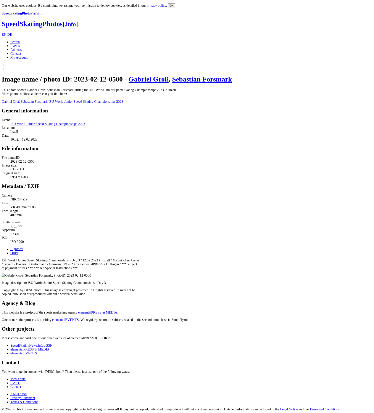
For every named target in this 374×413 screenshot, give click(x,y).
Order (14, 253)
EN (4, 34)
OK (171, 5)
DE (9, 34)
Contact (15, 53)
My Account (18, 57)
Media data (18, 379)
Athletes (16, 49)
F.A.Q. (15, 383)
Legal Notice (289, 409)
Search (15, 42)
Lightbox (16, 249)
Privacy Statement (22, 398)
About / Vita (18, 394)
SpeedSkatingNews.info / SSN (31, 345)
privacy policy (156, 5)
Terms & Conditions (24, 402)
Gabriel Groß (149, 79)
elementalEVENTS (65, 320)
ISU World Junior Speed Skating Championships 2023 (85, 101)
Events (15, 46)
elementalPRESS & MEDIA (97, 312)
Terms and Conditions (325, 409)
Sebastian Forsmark (202, 79)
